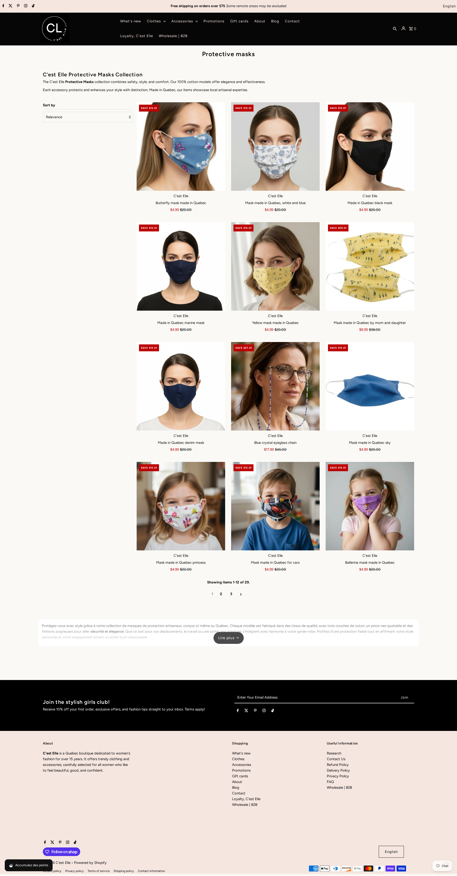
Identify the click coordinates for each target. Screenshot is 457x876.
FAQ (330, 782)
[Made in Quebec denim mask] (181, 386)
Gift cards (240, 776)
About (237, 782)
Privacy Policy (338, 776)
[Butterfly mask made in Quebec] (181, 146)
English (449, 6)
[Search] (395, 28)
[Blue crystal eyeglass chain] (275, 386)
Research (334, 753)
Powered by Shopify (90, 863)
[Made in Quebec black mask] (370, 146)
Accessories (241, 765)
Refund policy (52, 871)
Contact (238, 793)
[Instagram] (25, 6)
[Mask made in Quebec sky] (370, 386)
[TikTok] (33, 6)
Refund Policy (338, 765)
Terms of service (99, 871)
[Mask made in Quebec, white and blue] (275, 146)
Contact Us (336, 759)
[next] (241, 594)
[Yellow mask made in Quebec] (275, 266)
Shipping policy (124, 871)
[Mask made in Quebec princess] (181, 506)
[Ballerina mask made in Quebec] (370, 506)
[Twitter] (9, 6)
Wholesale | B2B (244, 805)
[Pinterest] (18, 6)
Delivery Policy (338, 770)
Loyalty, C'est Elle (246, 799)
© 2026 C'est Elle (57, 863)
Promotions (241, 770)
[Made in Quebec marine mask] (181, 266)
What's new (241, 753)
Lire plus (226, 638)
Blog (235, 787)
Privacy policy (74, 871)
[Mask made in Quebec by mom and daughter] (370, 266)
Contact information (151, 871)
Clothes (238, 759)
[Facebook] (2, 6)
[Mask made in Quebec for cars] (275, 506)
